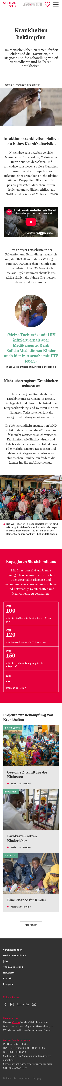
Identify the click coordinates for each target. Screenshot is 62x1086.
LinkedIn (23, 1004)
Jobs (5, 961)
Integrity (8, 984)
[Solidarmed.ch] (9, 4)
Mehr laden (31, 924)
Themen (7, 84)
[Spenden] (47, 4)
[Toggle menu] (56, 4)
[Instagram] (12, 1004)
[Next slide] (56, 507)
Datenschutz (9, 1078)
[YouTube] (34, 1004)
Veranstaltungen (12, 949)
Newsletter (9, 972)
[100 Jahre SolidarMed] (32, 4)
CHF (8, 675)
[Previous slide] (5, 507)
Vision (16, 1022)
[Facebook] (5, 1004)
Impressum (24, 1078)
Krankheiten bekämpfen (28, 84)
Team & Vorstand (13, 966)
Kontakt (7, 978)
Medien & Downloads (14, 955)
